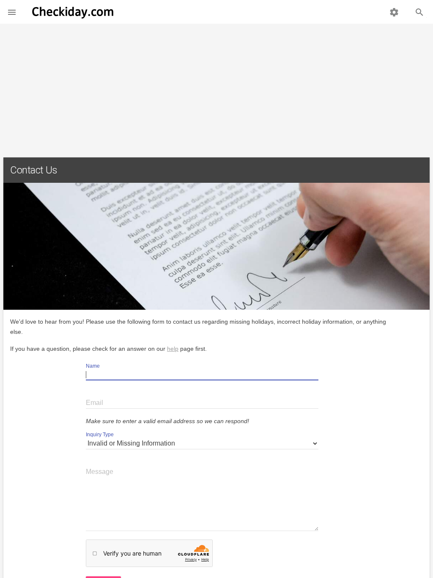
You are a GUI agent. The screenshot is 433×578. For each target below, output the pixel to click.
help (172, 348)
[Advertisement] (216, 87)
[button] (12, 12)
